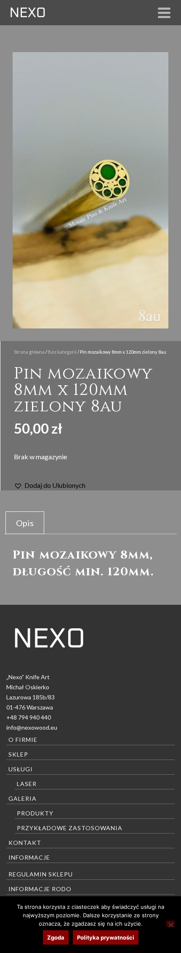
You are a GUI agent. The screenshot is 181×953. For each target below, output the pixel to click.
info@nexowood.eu (31, 727)
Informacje (29, 857)
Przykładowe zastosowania (69, 827)
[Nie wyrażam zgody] (170, 924)
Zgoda (55, 937)
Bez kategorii (62, 352)
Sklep (18, 754)
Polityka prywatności (105, 937)
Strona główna (29, 352)
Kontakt (24, 842)
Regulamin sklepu (40, 874)
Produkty (35, 813)
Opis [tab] (25, 523)
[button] (49, 485)
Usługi (20, 769)
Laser (27, 783)
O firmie (22, 739)
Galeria (22, 798)
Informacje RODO (40, 888)
